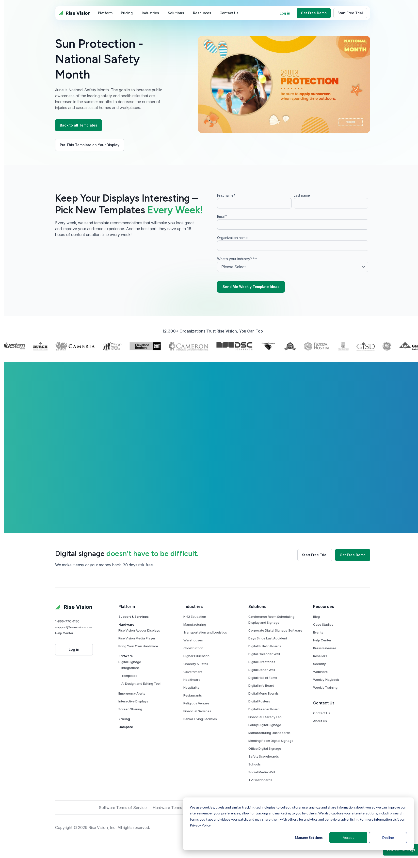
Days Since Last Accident (267, 638)
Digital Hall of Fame (262, 678)
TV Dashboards (260, 780)
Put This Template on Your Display (89, 145)
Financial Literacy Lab (265, 717)
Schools (254, 764)
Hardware (126, 624)
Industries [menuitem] (150, 13)
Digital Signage (129, 662)
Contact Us (321, 713)
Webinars (320, 672)
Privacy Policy (200, 825)
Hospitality (191, 687)
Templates (129, 676)
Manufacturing (194, 624)
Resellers (320, 656)
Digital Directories (261, 662)
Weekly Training (325, 687)
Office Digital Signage (264, 748)
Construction (193, 648)
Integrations (130, 668)
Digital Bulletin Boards (264, 646)
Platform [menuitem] (105, 13)
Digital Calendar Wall (264, 654)
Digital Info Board (261, 685)
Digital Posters (259, 701)
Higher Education (196, 656)
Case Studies (323, 624)
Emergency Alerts (131, 693)
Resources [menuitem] (202, 13)
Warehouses (193, 640)
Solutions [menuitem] (176, 13)
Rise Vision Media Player (136, 638)
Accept (348, 837)
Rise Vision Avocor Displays (139, 630)
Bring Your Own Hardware (138, 646)
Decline (388, 837)
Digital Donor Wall (261, 670)
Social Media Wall (261, 772)
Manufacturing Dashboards (269, 733)
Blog (316, 617)
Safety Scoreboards (263, 756)
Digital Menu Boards (263, 693)
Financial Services (197, 711)
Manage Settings (309, 837)
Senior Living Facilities (200, 719)
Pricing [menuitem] (127, 13)
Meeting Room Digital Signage (270, 741)
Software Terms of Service (123, 807)
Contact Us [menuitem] (229, 13)
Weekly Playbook (326, 680)
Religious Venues (196, 703)
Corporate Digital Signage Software (275, 630)
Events (318, 632)
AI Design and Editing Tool (141, 683)
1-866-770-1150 (67, 621)
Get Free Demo (314, 13)
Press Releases (325, 648)
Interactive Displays (133, 701)
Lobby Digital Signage (264, 725)
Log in (285, 13)
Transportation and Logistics (205, 632)
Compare (125, 727)
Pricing (124, 719)
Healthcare (191, 680)
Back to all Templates (78, 125)
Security (319, 664)
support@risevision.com (73, 627)
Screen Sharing (130, 709)
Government (192, 672)
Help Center (64, 633)
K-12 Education (194, 617)
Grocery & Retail (195, 664)
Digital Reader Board (263, 709)
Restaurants (192, 695)
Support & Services (133, 617)
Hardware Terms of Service (177, 807)
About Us (320, 721)
